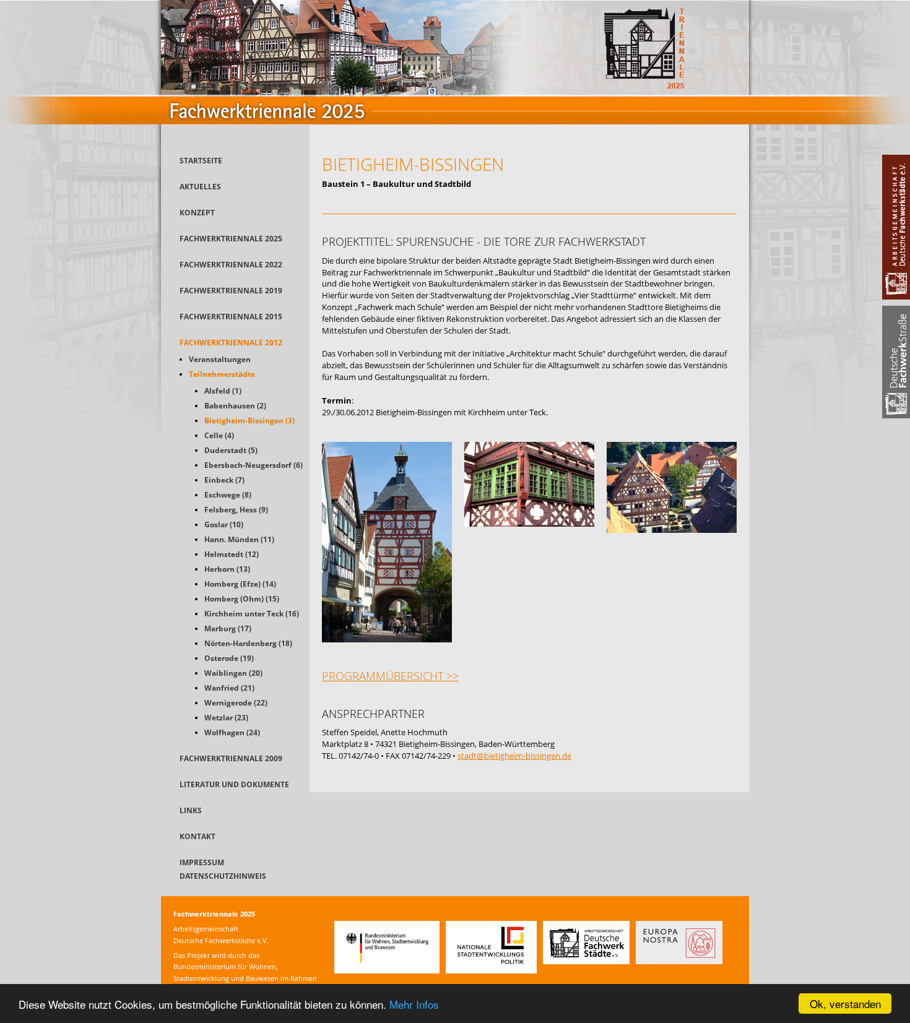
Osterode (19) (229, 658)
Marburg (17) (227, 628)
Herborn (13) (227, 569)
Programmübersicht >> (390, 675)
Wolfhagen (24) (232, 732)
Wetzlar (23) (226, 717)
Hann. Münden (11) (239, 539)
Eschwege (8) (227, 495)
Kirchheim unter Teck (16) (251, 613)
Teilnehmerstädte (222, 374)
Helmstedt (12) (231, 554)
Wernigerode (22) (235, 702)
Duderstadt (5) (231, 450)
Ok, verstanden (845, 1003)
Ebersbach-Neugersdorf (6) (253, 465)
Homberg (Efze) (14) (240, 584)
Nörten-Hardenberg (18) (248, 643)
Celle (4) (219, 435)
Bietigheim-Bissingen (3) (249, 420)
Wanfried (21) (229, 688)
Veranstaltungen (220, 359)
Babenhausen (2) (235, 405)
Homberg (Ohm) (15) (241, 599)
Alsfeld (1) (222, 391)
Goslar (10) (223, 524)
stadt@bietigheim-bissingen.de (514, 755)
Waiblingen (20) (233, 673)
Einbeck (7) (224, 480)
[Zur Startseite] (455, 138)
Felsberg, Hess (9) (236, 509)
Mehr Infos (414, 1004)
